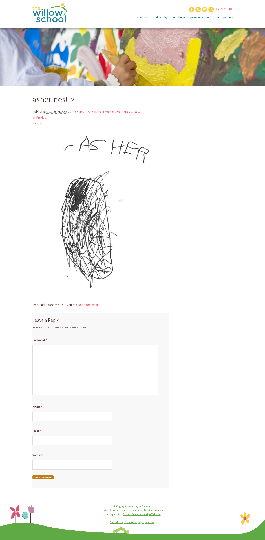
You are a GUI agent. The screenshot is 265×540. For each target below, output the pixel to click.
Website (37, 455)
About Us (142, 17)
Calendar (221, 9)
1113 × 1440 (77, 111)
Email (36, 431)
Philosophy (160, 17)
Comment (39, 340)
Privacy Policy (116, 522)
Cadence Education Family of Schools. (142, 514)
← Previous (40, 117)
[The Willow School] (55, 12)
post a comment (88, 305)
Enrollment (179, 17)
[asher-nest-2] (100, 299)
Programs (196, 17)
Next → (37, 123)
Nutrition (213, 17)
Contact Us (130, 522)
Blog (230, 9)
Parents (228, 17)
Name (37, 407)
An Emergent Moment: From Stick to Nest (114, 111)
